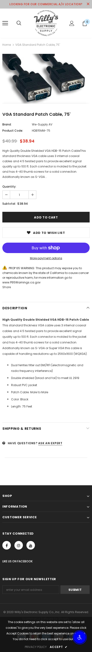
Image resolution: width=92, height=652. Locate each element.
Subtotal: (9, 204)
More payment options (46, 258)
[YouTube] (30, 545)
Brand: (7, 124)
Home (6, 45)
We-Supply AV (42, 124)
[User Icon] (71, 23)
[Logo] (46, 23)
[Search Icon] (19, 23)
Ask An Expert (50, 443)
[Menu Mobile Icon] (5, 23)
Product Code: (12, 131)
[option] (46, 79)
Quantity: (9, 187)
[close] (88, 4)
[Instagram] (18, 545)
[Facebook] (6, 545)
